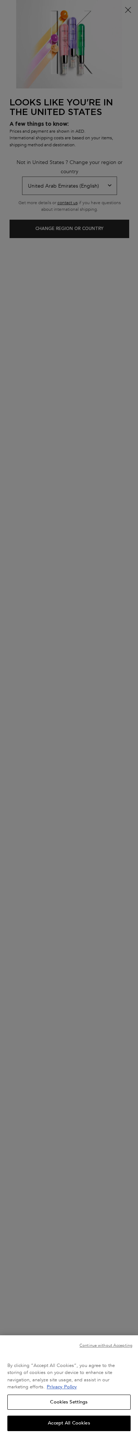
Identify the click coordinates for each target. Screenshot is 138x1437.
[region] (69, 1386)
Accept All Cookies (69, 1423)
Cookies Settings (69, 1402)
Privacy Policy (62, 1387)
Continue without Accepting (105, 1345)
